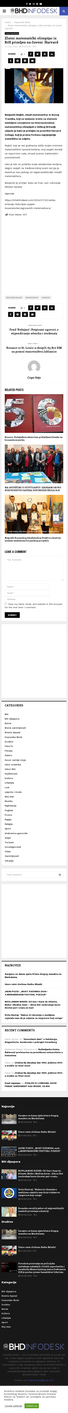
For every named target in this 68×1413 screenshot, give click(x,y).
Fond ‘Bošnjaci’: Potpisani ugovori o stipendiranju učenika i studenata (34, 331)
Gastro (8, 755)
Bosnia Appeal (12, 732)
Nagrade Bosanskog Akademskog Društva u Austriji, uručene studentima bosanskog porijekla (33, 539)
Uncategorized (13, 847)
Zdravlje (9, 860)
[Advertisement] (34, 253)
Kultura (9, 778)
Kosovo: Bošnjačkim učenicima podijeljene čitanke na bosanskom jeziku (33, 438)
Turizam (9, 842)
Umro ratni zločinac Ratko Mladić (23, 984)
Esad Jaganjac (13, 1083)
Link (7, 787)
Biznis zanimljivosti (15, 728)
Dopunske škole (12, 33)
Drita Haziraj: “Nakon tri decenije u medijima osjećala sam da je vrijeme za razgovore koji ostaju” (39, 1192)
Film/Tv (9, 746)
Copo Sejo (13, 46)
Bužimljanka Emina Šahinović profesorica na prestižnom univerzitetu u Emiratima (34, 1052)
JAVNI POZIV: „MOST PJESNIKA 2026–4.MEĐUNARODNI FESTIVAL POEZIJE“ (39, 1149)
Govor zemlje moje (15, 760)
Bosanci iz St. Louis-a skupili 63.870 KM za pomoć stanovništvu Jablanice (34, 349)
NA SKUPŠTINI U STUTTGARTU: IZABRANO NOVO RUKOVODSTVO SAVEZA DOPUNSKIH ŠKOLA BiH (33, 489)
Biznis (8, 723)
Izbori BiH (10, 769)
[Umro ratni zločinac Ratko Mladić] (9, 1135)
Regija (8, 819)
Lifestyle (9, 782)
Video (8, 851)
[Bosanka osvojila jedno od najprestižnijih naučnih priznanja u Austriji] (9, 1212)
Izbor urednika (13, 764)
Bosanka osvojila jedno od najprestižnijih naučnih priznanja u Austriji (41, 1209)
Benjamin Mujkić (14, 297)
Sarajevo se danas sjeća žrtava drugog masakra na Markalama (38, 1117)
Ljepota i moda (13, 792)
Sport (8, 828)
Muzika (8, 801)
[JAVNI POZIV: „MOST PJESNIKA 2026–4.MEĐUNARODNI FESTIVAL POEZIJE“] (9, 1152)
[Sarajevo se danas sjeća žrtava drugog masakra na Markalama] (9, 1119)
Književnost (11, 773)
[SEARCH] (59, 875)
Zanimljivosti (12, 856)
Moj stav (9, 796)
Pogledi (9, 810)
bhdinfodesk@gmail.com (40, 1380)
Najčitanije (10, 805)
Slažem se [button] (31, 1406)
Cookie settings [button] (13, 1406)
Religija (9, 824)
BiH (6, 714)
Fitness (8, 750)
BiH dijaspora (12, 718)
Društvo (9, 741)
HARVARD (46, 297)
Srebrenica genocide (16, 833)
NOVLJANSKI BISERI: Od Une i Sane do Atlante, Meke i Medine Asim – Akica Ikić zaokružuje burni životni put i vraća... (40, 1173)
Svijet (8, 838)
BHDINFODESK (32, 297)
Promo (8, 815)
